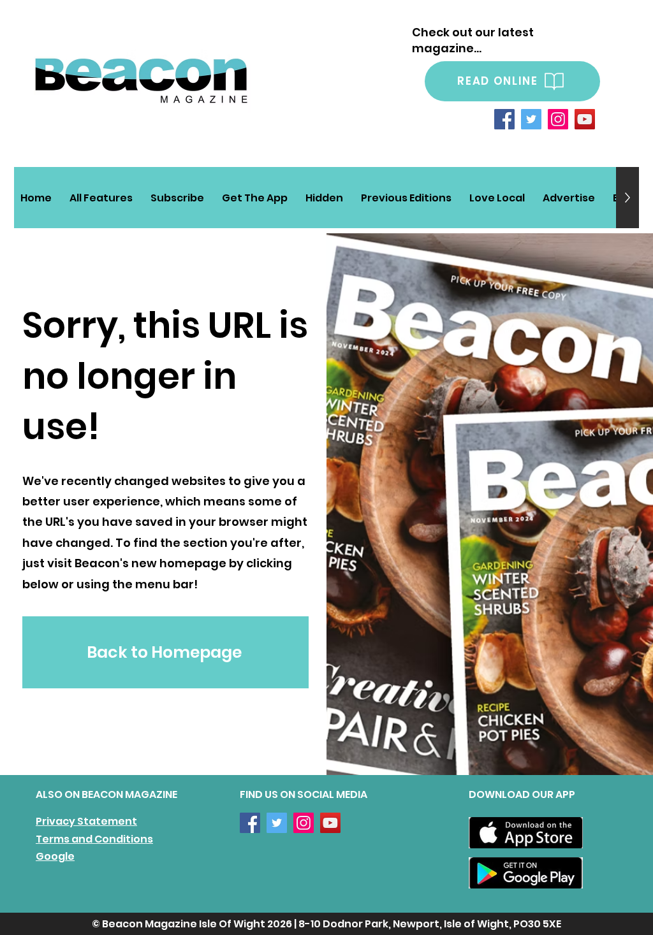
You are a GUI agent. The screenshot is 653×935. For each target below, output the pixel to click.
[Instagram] (558, 119)
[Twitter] (531, 119)
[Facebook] (504, 119)
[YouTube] (585, 119)
